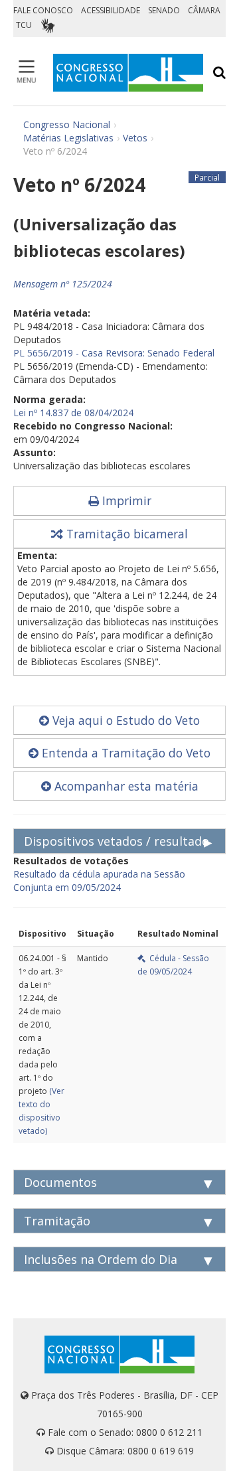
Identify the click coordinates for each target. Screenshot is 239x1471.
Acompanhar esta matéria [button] (125, 786)
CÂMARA (204, 10)
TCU (24, 25)
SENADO (164, 10)
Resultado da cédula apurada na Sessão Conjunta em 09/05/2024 (99, 880)
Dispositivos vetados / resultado (116, 841)
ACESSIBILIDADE (110, 10)
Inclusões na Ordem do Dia (100, 1259)
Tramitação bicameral (125, 534)
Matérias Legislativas (68, 137)
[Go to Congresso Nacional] (128, 73)
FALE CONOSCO (43, 10)
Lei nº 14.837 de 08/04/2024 (73, 412)
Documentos (60, 1182)
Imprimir (125, 500)
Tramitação (57, 1221)
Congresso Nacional (66, 124)
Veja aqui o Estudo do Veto (124, 720)
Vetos (135, 137)
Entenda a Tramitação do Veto (124, 753)
